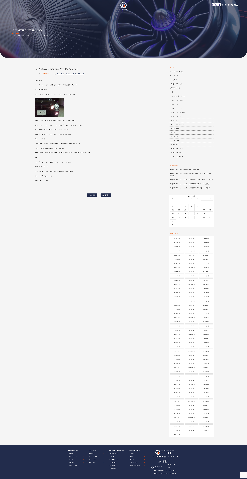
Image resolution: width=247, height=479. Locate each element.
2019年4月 (191, 359)
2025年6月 (206, 255)
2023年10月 (191, 284)
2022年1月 (191, 313)
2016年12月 (206, 397)
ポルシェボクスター (177, 157)
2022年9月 (206, 301)
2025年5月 (177, 259)
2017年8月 (177, 388)
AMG (172, 92)
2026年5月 (177, 242)
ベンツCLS (174, 104)
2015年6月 (206, 422)
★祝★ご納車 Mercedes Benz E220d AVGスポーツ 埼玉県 (189, 184)
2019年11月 (177, 351)
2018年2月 (177, 380)
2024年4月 (191, 276)
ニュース (71, 459)
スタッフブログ (73, 465)
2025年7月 (191, 255)
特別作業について (114, 459)
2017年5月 (177, 392)
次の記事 (105, 195)
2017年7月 (191, 388)
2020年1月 (191, 347)
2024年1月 (191, 280)
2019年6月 (206, 355)
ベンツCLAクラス (177, 100)
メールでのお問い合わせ (216, 4)
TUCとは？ (92, 462)
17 (173, 214)
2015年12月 (206, 413)
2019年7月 (191, 355)
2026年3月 (206, 242)
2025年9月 (206, 251)
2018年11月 (177, 367)
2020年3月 (206, 342)
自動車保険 (112, 465)
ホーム (14, 35)
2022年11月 (177, 301)
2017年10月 (191, 384)
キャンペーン (175, 80)
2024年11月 (177, 267)
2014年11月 (177, 434)
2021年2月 (177, 330)
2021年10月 (191, 317)
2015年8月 (177, 422)
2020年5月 (177, 342)
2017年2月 (177, 397)
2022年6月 (206, 305)
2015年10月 (191, 417)
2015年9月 (206, 417)
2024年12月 (206, 263)
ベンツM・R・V (176, 128)
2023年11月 (177, 284)
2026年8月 (177, 238)
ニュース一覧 (60, 74)
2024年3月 (206, 276)
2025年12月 (206, 247)
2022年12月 (206, 297)
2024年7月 (191, 272)
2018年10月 (191, 367)
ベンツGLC (174, 120)
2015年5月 (177, 426)
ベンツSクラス (176, 141)
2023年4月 (191, 292)
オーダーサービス (114, 462)
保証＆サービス (114, 453)
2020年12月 (206, 330)
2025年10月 (191, 251)
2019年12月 (206, 347)
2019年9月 (206, 351)
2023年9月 (206, 284)
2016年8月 (177, 405)
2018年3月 (206, 376)
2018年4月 (191, 376)
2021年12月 (206, 313)
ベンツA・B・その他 (178, 96)
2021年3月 (206, 326)
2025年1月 (191, 263)
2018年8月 (177, 372)
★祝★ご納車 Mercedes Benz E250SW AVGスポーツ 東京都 (190, 188)
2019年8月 (177, 355)
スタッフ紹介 (92, 459)
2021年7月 (191, 322)
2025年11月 (177, 251)
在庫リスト (213, 4)
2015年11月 (177, 417)
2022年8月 (177, 305)
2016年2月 (177, 413)
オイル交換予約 (73, 456)
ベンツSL (174, 132)
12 (185, 210)
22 (204, 214)
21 (198, 214)
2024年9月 (206, 267)
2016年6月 (206, 405)
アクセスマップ (93, 456)
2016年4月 (191, 409)
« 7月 (171, 225)
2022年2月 (177, 313)
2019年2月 (177, 363)
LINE (219, 4)
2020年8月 (177, 338)
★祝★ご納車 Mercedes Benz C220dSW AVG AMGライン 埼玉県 (191, 180)
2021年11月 (177, 317)
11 (179, 210)
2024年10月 (191, 267)
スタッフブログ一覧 (176, 72)
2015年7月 (191, 422)
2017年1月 (191, 397)
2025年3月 (206, 259)
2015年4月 (191, 426)
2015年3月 (206, 426)
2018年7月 (191, 372)
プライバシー (133, 459)
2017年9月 (206, 384)
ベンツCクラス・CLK (178, 112)
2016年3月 (206, 409)
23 (210, 214)
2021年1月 (191, 330)
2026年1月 (191, 247)
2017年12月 (206, 380)
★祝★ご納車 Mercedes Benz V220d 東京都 (185, 170)
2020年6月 (206, 338)
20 (191, 214)
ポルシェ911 (175, 145)
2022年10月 (191, 301)
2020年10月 (191, 334)
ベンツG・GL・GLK (177, 124)
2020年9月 (206, 334)
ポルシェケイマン (177, 153)
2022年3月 (206, 309)
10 (173, 210)
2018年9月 (206, 367)
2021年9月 (206, 317)
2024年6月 (206, 272)
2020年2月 (177, 347)
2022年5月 (177, 309)
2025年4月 (191, 259)
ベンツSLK (174, 136)
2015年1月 (191, 430)
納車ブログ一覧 (79, 74)
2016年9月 (206, 401)
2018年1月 (191, 380)
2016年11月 (177, 401)
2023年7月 (191, 288)
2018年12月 (206, 363)
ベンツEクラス (70, 74)
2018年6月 (206, 372)
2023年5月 (177, 292)
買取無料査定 (113, 468)
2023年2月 (177, 297)
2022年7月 (191, 305)
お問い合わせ (133, 462)
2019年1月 (191, 363)
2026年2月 (177, 247)
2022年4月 (191, 309)
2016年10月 (191, 401)
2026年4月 (191, 242)
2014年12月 (206, 430)
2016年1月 (191, 413)
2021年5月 (177, 326)
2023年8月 (177, 288)
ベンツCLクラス (176, 108)
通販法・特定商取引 (135, 465)
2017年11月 (177, 384)
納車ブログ (21, 35)
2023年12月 (206, 280)
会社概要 (132, 453)
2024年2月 (177, 280)
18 (179, 214)
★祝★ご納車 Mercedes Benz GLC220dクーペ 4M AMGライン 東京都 (190, 175)
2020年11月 (177, 334)
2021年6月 (206, 322)
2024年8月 (177, 272)
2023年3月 (206, 292)
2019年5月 (177, 359)
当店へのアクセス (177, 84)
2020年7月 (191, 338)
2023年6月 (206, 288)
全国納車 (112, 456)
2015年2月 (177, 430)
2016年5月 (177, 409)
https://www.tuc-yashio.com (166, 470)
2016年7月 (191, 405)
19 (185, 214)
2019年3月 (206, 359)
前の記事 (92, 195)
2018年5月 (177, 376)
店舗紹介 (91, 453)
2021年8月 (177, 322)
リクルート (133, 456)
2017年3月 (206, 392)
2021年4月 (191, 326)
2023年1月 (191, 297)
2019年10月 (191, 351)
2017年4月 (191, 392)
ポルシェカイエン (177, 149)
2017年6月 (206, 388)
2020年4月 (191, 342)
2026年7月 (191, 238)
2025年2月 (177, 263)
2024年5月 (177, 276)
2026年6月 (206, 238)
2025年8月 (177, 255)
